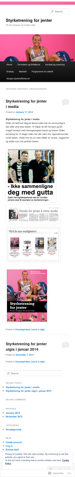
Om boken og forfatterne (28, 64)
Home (9, 64)
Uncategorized (22, 329)
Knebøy (10, 71)
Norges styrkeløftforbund (18, 78)
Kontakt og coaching (55, 64)
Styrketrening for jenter (29, 20)
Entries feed (12, 449)
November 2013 (14, 416)
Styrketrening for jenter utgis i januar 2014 (26, 346)
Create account (14, 442)
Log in (9, 445)
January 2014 (13, 412)
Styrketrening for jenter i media (22, 387)
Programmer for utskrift (42, 71)
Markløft (23, 71)
